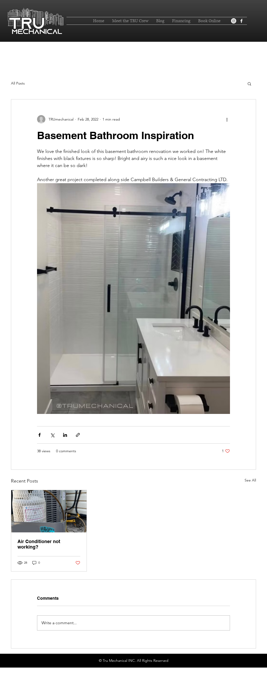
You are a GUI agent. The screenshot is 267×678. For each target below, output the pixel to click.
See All (250, 480)
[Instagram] (233, 20)
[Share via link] (77, 434)
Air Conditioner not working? (38, 544)
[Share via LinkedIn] (65, 434)
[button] (249, 83)
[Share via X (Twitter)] (52, 434)
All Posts (18, 83)
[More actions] (227, 119)
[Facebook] (241, 20)
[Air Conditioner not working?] (49, 511)
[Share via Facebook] (39, 434)
